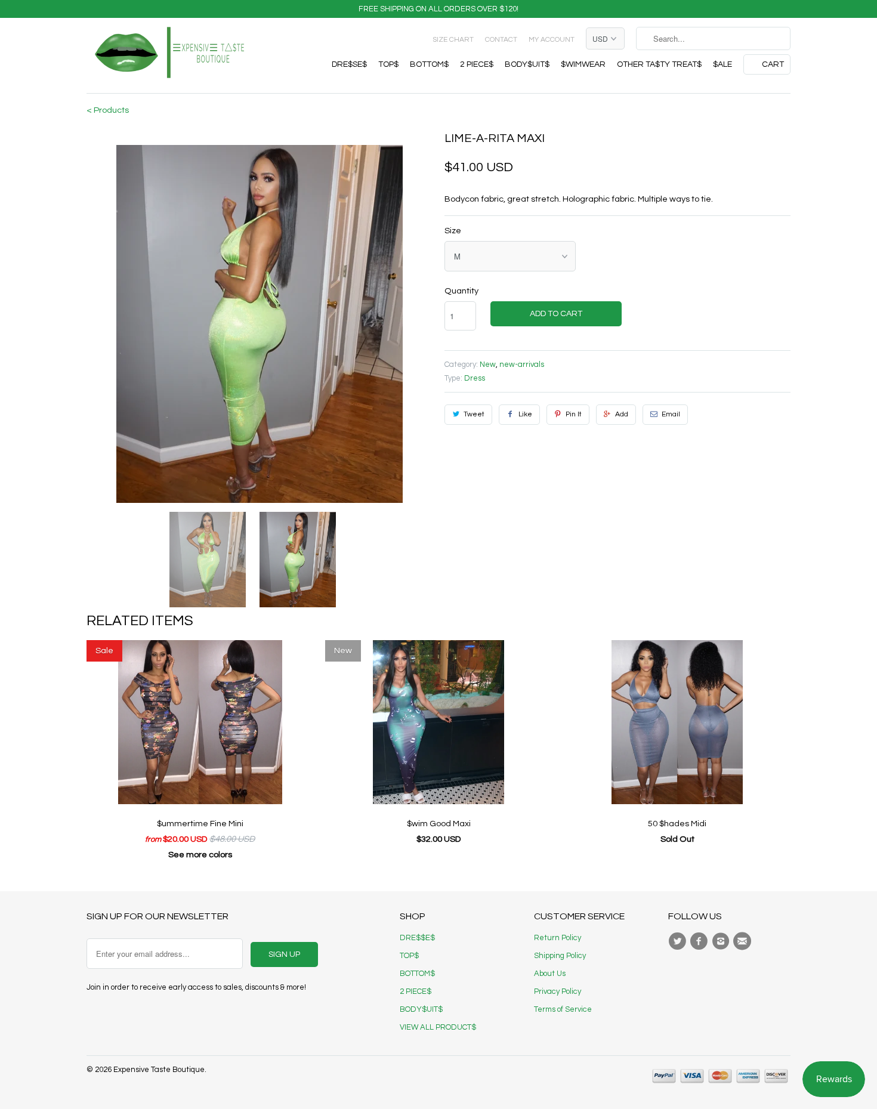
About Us (550, 973)
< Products (108, 110)
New (488, 364)
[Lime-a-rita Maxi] (260, 324)
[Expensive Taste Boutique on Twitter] (679, 941)
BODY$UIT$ (527, 64)
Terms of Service (563, 1009)
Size (452, 230)
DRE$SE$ (349, 64)
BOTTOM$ (429, 64)
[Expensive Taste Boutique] (170, 55)
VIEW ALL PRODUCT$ (438, 1027)
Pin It (574, 414)
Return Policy (557, 938)
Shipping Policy (560, 956)
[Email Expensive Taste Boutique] (744, 941)
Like (525, 414)
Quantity (461, 290)
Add (621, 414)
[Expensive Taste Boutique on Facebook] (700, 941)
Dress (474, 378)
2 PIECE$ (476, 64)
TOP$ (388, 64)
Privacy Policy (557, 991)
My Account (552, 40)
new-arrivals (521, 364)
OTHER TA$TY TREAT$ (659, 64)
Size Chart (453, 40)
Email (671, 414)
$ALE (722, 64)
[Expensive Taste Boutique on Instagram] (722, 941)
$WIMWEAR (583, 64)
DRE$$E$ (417, 938)
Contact (501, 40)
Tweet (474, 414)
